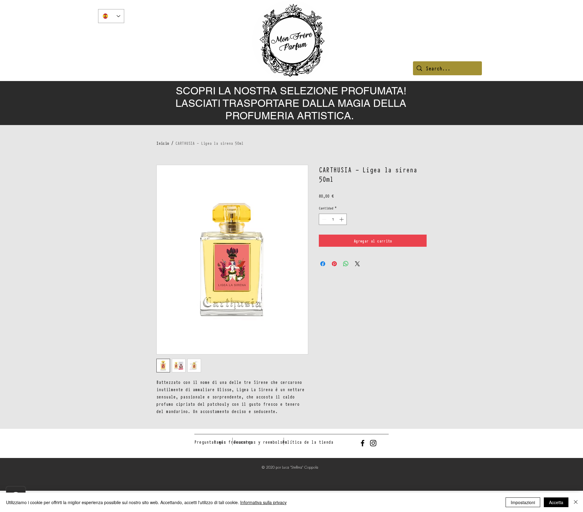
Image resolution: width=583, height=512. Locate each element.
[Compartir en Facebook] (322, 263)
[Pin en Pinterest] (334, 263)
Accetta (556, 502)
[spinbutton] (332, 219)
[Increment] (342, 219)
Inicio (162, 143)
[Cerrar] (575, 502)
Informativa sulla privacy (263, 502)
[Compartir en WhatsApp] (345, 263)
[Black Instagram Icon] (373, 443)
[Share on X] (357, 263)
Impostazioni (523, 502)
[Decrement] (323, 219)
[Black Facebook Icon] (362, 443)
